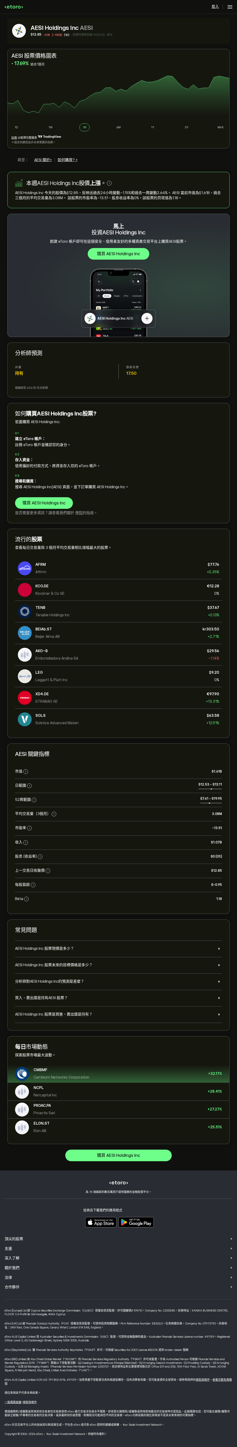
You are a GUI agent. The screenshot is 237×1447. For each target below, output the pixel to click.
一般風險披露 (13, 1402)
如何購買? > (68, 160)
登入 (215, 7)
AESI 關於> (43, 160)
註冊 (14, 137)
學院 (79, 513)
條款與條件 (203, 1379)
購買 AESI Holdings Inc (118, 254)
